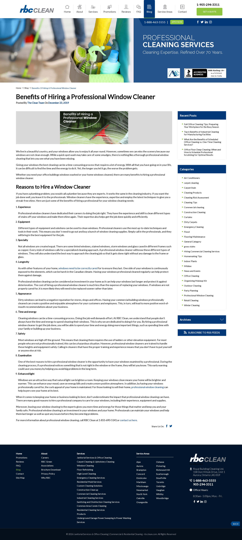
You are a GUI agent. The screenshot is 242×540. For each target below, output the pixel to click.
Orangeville (142, 502)
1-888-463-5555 (155, 22)
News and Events (192, 271)
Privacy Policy (48, 473)
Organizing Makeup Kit (195, 280)
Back (235, 524)
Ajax (138, 462)
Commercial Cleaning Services (91, 493)
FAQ (138, 11)
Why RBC (46, 477)
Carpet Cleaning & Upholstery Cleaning (95, 461)
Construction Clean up (87, 489)
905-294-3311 (203, 484)
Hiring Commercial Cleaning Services (202, 251)
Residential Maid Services (89, 481)
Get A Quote (209, 12)
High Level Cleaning (86, 473)
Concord (140, 474)
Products (81, 514)
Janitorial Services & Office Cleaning (94, 457)
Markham (141, 482)
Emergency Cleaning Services (91, 477)
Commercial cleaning (194, 207)
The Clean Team (35, 102)
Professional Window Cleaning (198, 295)
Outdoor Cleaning (192, 285)
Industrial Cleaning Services (90, 497)
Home (67, 11)
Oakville (140, 498)
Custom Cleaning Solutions (90, 485)
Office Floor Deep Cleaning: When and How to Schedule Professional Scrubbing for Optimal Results (202, 152)
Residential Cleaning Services (91, 510)
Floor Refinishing (85, 469)
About (79, 11)
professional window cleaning (147, 387)
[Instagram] (210, 23)
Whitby (159, 494)
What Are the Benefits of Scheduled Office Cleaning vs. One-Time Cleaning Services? (202, 142)
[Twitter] (202, 23)
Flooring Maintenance (194, 236)
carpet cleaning (191, 182)
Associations (47, 465)
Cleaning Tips (190, 202)
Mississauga (142, 486)
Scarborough (162, 474)
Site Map (20, 477)
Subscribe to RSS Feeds (204, 332)
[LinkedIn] (206, 23)
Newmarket (142, 490)
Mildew (187, 266)
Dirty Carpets (190, 222)
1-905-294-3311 (208, 4)
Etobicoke (141, 478)
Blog (149, 11)
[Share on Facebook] (166, 426)
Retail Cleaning (191, 300)
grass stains (189, 246)
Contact (182, 11)
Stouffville (161, 478)
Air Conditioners (192, 178)
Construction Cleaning (194, 212)
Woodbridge (162, 498)
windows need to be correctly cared (78, 268)
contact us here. (129, 420)
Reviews (126, 11)
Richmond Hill (163, 470)
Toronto (160, 482)
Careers (45, 457)
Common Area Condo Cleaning (91, 505)
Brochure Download (51, 469)
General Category (192, 241)
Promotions (109, 11)
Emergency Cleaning (194, 227)
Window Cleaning (85, 465)
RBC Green (46, 461)
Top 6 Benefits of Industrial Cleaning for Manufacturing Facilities (201, 133)
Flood (187, 231)
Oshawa (160, 462)
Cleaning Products (193, 192)
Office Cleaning (191, 275)
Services (93, 11)
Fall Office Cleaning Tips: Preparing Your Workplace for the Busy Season (201, 125)
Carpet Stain (190, 187)
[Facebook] (197, 23)
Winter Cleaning (192, 305)
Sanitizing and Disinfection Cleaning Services (98, 502)
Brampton (141, 470)
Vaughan (160, 490)
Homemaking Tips (193, 256)
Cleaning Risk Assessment (196, 197)
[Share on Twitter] (170, 426)
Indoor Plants (190, 261)
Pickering (160, 466)
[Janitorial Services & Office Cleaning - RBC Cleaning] (37, 12)
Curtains (188, 217)
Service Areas (165, 11)
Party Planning (191, 290)
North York (141, 494)
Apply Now (177, 22)
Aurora (139, 466)
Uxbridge (160, 486)
